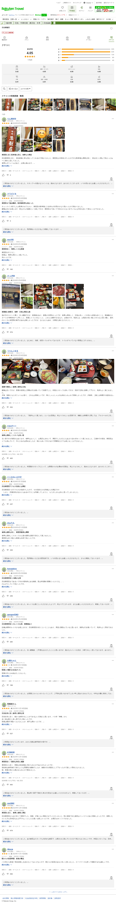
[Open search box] (4, 88)
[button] (8, 105)
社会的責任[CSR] (31, 898)
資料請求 (57, 898)
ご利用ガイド (67, 3)
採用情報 (42, 898)
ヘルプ (58, 3)
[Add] (111, 28)
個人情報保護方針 (17, 898)
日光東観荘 (6, 27)
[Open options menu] (112, 118)
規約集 (50, 898)
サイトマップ (77, 3)
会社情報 (5, 898)
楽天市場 (99, 3)
